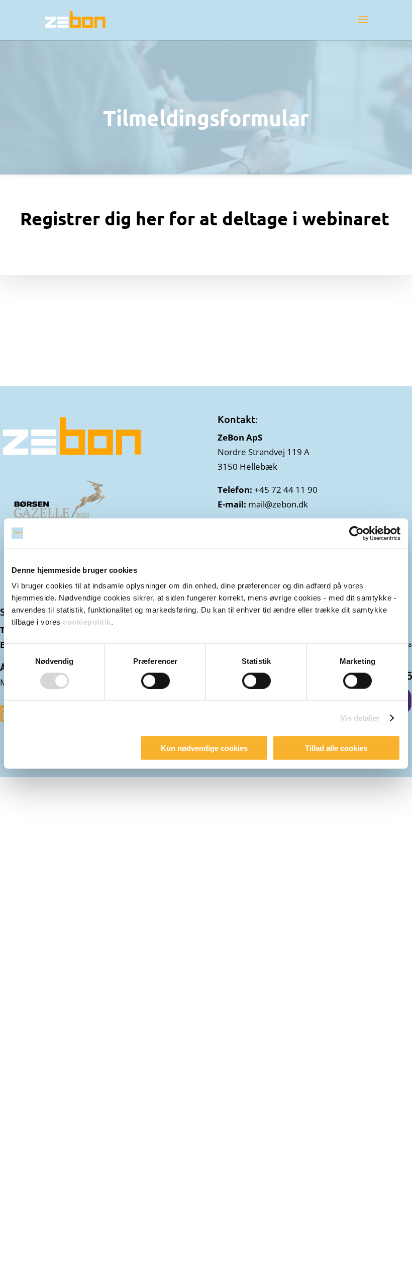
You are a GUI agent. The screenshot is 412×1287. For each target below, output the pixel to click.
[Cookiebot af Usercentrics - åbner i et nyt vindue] (356, 533)
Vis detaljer (360, 717)
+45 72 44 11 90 (286, 489)
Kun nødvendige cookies (204, 748)
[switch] (155, 680)
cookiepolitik (87, 622)
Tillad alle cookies (336, 748)
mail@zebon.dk (278, 504)
